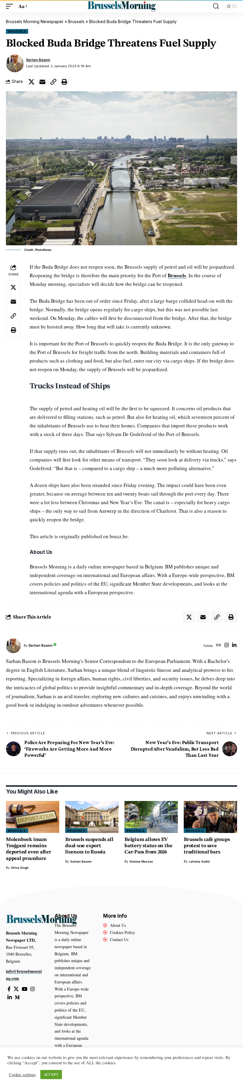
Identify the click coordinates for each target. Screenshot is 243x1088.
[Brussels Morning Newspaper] (121, 6)
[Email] (42, 82)
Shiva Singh (19, 867)
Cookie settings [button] (22, 1074)
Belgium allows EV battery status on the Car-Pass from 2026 (148, 846)
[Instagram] (226, 645)
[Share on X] (31, 82)
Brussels (76, 21)
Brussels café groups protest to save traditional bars (207, 846)
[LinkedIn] (234, 645)
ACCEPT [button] (51, 1074)
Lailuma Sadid (199, 861)
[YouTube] (24, 989)
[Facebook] (9, 989)
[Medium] (17, 997)
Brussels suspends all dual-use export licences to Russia (89, 846)
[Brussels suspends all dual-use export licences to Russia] (92, 817)
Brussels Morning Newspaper (34, 21)
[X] (16, 989)
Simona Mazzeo (141, 861)
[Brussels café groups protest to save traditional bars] (210, 817)
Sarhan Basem (38, 60)
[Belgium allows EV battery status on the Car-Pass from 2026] (151, 817)
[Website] (218, 645)
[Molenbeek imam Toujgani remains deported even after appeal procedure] (32, 817)
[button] (11, 6)
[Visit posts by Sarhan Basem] (15, 63)
